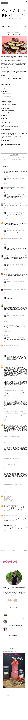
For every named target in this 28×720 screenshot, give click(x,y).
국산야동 (5, 465)
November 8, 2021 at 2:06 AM (16, 400)
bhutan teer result (7, 497)
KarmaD (5, 365)
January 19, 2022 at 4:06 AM (16, 445)
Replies (6, 176)
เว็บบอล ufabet (11, 520)
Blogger (16, 716)
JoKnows (9, 178)
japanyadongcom (7, 411)
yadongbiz (6, 380)
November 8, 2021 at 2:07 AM (17, 411)
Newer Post (3, 550)
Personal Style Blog (7, 331)
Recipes (18, 26)
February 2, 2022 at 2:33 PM (14, 494)
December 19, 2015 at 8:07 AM (14, 345)
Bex (4, 325)
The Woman (10, 26)
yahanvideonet (7, 484)
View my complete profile (14, 595)
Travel (9, 28)
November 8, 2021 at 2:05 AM (17, 390)
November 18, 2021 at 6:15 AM (15, 424)
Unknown (6, 345)
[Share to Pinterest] (17, 155)
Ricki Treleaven (7, 222)
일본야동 (25, 476)
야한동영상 (6, 385)
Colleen (5, 273)
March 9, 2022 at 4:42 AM (14, 525)
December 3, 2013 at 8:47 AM (18, 230)
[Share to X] (15, 155)
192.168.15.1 (6, 510)
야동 (5, 406)
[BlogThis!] (14, 155)
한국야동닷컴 (6, 395)
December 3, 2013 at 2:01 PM (13, 273)
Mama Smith (6, 203)
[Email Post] (11, 155)
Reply (5, 173)
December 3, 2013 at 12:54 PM (19, 264)
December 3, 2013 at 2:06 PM (18, 281)
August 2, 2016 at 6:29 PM (13, 365)
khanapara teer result (8, 496)
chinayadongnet (7, 400)
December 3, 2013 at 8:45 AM (18, 178)
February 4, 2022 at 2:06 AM (13, 505)
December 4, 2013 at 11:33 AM (18, 297)
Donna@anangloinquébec (9, 289)
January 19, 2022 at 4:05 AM (14, 436)
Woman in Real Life (14, 13)
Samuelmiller (6, 424)
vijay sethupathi (7, 498)
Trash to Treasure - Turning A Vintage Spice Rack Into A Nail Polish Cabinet (16, 626)
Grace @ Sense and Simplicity (10, 304)
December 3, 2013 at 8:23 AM (16, 222)
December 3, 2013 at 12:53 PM (19, 246)
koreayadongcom (7, 390)
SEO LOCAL (6, 494)
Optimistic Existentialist (9, 187)
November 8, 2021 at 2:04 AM (14, 380)
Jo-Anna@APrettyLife (8, 238)
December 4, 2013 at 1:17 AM (11, 325)
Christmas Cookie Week (19, 157)
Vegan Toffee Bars (19, 159)
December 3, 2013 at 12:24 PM (21, 255)
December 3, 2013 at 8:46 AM (18, 194)
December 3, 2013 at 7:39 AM (15, 203)
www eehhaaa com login (8, 499)
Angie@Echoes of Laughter (9, 255)
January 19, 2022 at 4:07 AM (16, 471)
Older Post (25, 550)
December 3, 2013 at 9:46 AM (18, 238)
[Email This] (12, 155)
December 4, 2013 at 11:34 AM (18, 315)
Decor (24, 26)
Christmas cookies (9, 159)
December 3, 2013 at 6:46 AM (19, 187)
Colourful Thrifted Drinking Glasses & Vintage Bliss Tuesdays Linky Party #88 (16, 611)
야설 (5, 419)
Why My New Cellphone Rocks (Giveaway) (16, 618)
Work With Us (17, 28)
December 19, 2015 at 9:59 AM (19, 355)
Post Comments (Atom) (10, 552)
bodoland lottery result (8, 500)
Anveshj (5, 505)
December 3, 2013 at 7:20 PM (20, 289)
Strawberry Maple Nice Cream (9, 651)
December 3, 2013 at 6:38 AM (15, 169)
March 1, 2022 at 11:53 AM (13, 515)
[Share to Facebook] (16, 155)
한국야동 (5, 450)
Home (3, 26)
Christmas (9, 157)
